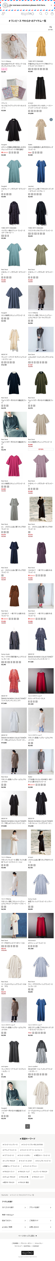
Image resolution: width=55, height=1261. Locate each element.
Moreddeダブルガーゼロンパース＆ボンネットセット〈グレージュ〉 (13, 65)
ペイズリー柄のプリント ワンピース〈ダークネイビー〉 (13, 231)
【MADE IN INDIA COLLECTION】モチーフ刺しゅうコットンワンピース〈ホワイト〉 (13, 740)
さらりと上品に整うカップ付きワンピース (40, 861)
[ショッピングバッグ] (52, 14)
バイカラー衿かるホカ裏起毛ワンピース (13, 1112)
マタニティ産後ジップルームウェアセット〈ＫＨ (13, 780)
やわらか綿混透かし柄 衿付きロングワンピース (40, 148)
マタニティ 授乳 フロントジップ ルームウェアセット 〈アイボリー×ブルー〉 (13, 902)
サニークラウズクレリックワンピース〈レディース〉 (40, 985)
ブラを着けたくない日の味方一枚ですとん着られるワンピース (40, 780)
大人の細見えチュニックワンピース (13, 315)
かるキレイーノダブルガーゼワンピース (14, 190)
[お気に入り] (46, 14)
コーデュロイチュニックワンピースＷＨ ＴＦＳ (13, 985)
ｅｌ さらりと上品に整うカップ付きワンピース (13, 528)
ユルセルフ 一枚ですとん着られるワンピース (40, 571)
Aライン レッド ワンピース (37, 943)
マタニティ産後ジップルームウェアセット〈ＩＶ (40, 739)
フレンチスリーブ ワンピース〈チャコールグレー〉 (13, 1070)
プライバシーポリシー (27, 1243)
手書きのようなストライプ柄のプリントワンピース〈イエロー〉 (40, 65)
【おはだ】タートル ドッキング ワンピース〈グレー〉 (40, 1070)
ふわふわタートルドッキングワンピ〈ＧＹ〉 (40, 358)
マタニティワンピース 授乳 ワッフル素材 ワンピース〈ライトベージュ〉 (14, 861)
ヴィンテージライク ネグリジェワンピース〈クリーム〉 (13, 358)
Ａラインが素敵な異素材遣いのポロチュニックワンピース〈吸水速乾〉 (13, 148)
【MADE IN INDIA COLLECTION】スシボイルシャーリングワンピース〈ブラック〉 (40, 823)
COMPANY (35, 1246)
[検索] (41, 14)
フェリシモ (4, 1195)
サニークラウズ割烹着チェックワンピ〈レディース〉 (13, 658)
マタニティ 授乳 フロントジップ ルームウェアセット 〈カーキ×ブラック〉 (40, 316)
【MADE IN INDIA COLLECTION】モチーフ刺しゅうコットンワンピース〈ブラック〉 (13, 823)
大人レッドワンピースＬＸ (36, 698)
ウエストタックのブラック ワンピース (40, 230)
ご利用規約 (15, 1243)
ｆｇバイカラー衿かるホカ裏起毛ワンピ (13, 401)
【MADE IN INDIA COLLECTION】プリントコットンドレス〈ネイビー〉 (40, 658)
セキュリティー (39, 1243)
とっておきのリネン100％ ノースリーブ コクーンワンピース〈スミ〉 (40, 107)
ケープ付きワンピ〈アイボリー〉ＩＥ (13, 943)
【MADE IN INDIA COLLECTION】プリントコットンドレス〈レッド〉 (13, 699)
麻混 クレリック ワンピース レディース (40, 902)
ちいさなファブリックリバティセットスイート (13, 107)
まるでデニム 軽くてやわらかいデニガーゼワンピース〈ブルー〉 (40, 190)
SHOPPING (27, 1246)
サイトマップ (18, 1246)
